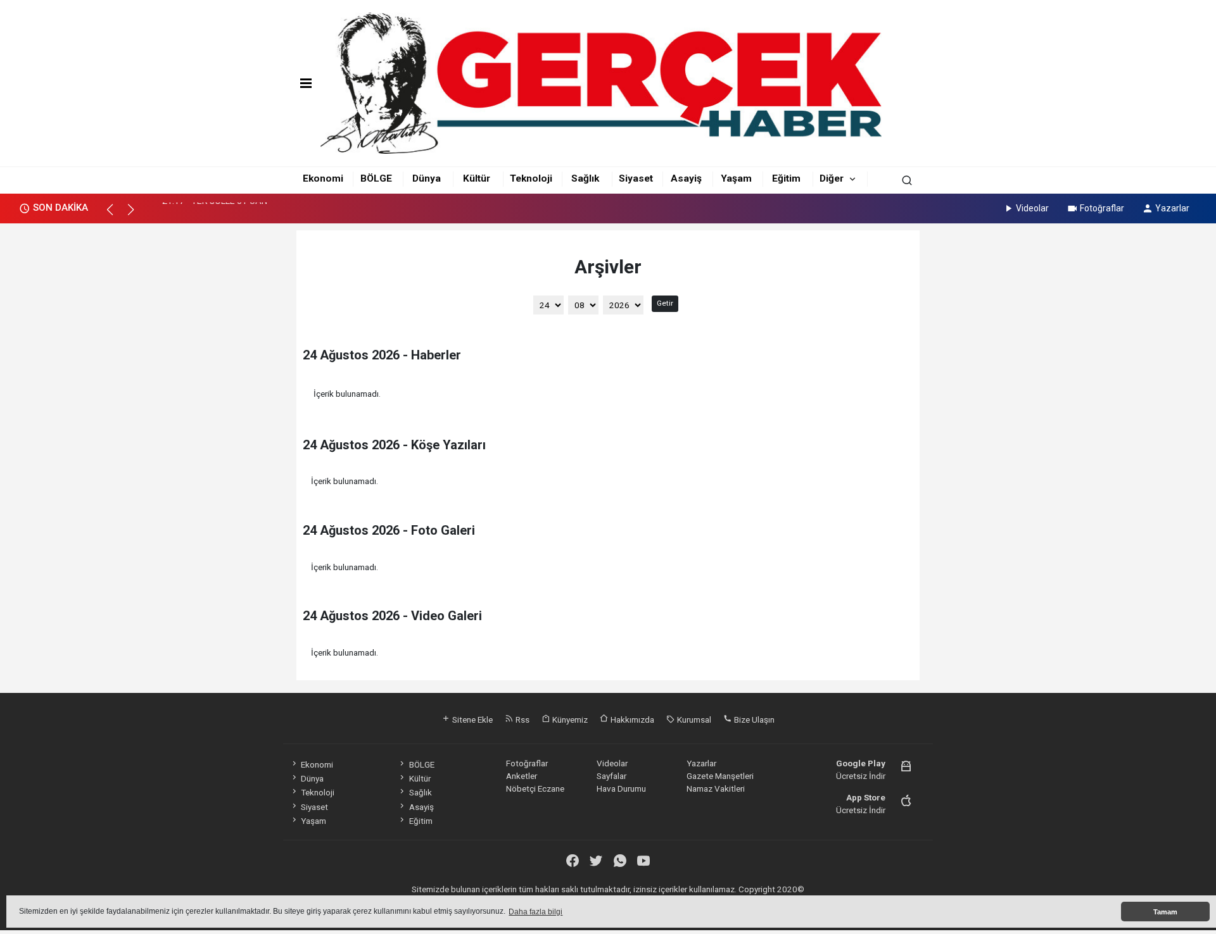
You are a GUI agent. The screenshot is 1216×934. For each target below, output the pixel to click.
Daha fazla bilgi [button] (535, 911)
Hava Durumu (621, 788)
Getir (665, 303)
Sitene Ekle (471, 719)
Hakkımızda (631, 719)
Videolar (1032, 208)
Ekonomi (323, 178)
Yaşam (736, 178)
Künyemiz (569, 719)
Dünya (426, 178)
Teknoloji (531, 178)
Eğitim (786, 178)
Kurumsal (693, 719)
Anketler (521, 776)
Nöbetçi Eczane (535, 788)
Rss (521, 719)
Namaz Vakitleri (716, 788)
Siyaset (636, 178)
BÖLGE (376, 178)
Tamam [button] (1165, 912)
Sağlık (585, 178)
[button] (115, 215)
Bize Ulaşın (753, 719)
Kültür (476, 178)
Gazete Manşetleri (720, 776)
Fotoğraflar (1102, 208)
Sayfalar (611, 776)
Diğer (832, 178)
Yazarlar (1172, 208)
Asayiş (686, 178)
